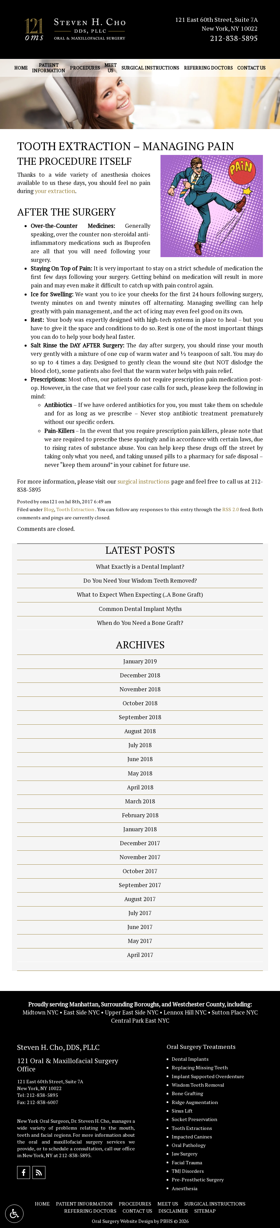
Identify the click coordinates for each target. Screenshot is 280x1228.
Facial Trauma (187, 1162)
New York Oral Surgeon (43, 1121)
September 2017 (140, 885)
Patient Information (84, 1203)
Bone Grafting (187, 1093)
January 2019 (140, 661)
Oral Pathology (189, 1145)
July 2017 (140, 913)
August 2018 (140, 731)
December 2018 (140, 675)
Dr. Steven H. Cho (90, 1121)
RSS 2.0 (230, 509)
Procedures (85, 67)
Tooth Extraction (75, 509)
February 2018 (140, 815)
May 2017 (140, 941)
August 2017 (140, 899)
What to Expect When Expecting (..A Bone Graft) (140, 594)
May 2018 (140, 773)
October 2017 (140, 871)
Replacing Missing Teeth (200, 1067)
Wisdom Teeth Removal (198, 1085)
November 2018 (140, 689)
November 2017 (140, 857)
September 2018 (140, 717)
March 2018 (140, 801)
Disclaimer (173, 1211)
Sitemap (205, 1211)
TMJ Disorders (188, 1171)
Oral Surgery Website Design (122, 1221)
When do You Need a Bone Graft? (140, 623)
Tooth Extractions (192, 1128)
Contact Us (251, 67)
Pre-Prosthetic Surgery (198, 1179)
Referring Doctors (208, 67)
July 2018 (140, 745)
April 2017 (140, 955)
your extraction (55, 191)
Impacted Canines (192, 1136)
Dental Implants (190, 1059)
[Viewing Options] (14, 1214)
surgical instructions (143, 481)
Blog (49, 509)
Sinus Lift (182, 1110)
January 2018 (140, 829)
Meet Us (167, 1203)
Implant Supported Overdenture (208, 1076)
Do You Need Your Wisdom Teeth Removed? (140, 580)
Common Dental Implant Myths (140, 609)
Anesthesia (184, 1188)
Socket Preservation (194, 1119)
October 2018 (140, 703)
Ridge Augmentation (195, 1102)
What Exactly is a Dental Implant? (140, 566)
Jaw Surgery (184, 1153)
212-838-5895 (234, 38)
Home (21, 67)
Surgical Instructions (150, 67)
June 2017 (140, 927)
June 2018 (140, 759)
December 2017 (140, 843)
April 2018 (140, 787)
